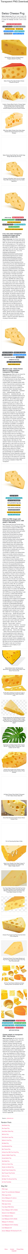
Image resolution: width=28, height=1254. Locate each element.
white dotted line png (14, 227)
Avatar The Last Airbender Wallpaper (11, 1192)
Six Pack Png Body (6, 1182)
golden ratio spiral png (20, 1023)
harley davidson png (7, 355)
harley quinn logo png (9, 357)
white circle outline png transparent (14, 229)
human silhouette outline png (14, 24)
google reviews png (10, 1027)
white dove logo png (21, 220)
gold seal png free (20, 1020)
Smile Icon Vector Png (7, 1164)
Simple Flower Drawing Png (8, 1170)
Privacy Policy (20, 1249)
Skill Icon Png (5, 1134)
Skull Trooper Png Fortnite (8, 1173)
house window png (8, 31)
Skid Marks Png (6, 1125)
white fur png (8, 217)
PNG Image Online (6, 1195)
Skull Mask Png (5, 1161)
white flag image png (8, 224)
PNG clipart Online (6, 1204)
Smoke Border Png (6, 1158)
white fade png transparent (14, 222)
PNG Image (5, 1189)
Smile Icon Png (5, 1176)
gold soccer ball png (14, 1030)
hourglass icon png (19, 31)
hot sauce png (19, 29)
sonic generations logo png (14, 503)
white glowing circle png (8, 220)
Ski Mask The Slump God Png (9, 1179)
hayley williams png (7, 352)
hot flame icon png (9, 29)
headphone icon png (14, 359)
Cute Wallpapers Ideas (7, 1216)
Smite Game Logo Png (7, 1137)
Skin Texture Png (6, 1149)
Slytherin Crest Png (6, 1140)
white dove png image (19, 224)
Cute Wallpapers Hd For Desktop (10, 1225)
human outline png (7, 26)
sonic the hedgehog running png (14, 498)
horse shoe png (8, 33)
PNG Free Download (7, 1201)
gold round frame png (7, 1023)
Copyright (14, 1251)
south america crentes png (14, 507)
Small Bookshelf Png (7, 1146)
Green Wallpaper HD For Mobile (10, 1210)
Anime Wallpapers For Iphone (9, 1198)
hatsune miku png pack (19, 352)
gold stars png (19, 1027)
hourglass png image (18, 33)
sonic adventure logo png (14, 505)
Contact (12, 1249)
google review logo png (8, 1025)
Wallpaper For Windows (8, 1222)
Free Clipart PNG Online (8, 1207)
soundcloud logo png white (14, 512)
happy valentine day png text (14, 362)
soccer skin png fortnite (14, 514)
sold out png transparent (14, 500)
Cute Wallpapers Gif (7, 1228)
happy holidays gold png (20, 355)
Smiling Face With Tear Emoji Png (10, 1152)
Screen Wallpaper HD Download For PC (11, 1230)
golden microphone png (9, 1020)
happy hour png (20, 357)
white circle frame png (18, 217)
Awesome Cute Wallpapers (8, 1213)
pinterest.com (10, 1118)
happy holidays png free (14, 364)
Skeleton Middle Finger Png (8, 1155)
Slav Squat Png (5, 1128)
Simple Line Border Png (8, 1167)
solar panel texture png (14, 510)
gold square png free (20, 1025)
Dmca (6, 1249)
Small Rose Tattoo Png (7, 1131)
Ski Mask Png (5, 1143)
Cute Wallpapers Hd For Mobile (9, 1219)
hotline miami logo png (19, 26)
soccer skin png (14, 496)
